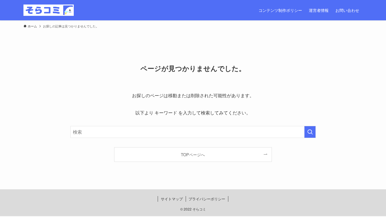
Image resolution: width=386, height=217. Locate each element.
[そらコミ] (48, 10)
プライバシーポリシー (206, 198)
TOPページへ (193, 154)
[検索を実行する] (310, 132)
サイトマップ (172, 198)
